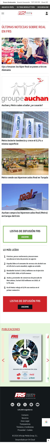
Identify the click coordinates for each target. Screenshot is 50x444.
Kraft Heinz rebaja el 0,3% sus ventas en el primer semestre (21, 288)
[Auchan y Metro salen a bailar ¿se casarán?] (25, 89)
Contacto (25, 415)
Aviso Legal (25, 421)
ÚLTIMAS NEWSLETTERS (26, 7)
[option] (25, 357)
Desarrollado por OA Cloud (25, 439)
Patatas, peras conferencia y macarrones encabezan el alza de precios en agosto (21, 257)
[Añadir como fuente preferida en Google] (46, 422)
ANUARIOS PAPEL (8, 7)
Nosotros (25, 418)
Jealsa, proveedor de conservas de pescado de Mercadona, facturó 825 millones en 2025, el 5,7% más (23, 280)
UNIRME (25, 237)
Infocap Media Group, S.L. (28, 435)
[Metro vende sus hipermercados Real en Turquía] (25, 161)
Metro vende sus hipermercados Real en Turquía (25, 177)
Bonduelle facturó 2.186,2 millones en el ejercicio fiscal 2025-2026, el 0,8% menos (24, 271)
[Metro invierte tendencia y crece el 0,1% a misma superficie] (25, 124)
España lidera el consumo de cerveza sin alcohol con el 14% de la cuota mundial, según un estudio (25, 264)
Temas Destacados (9, 2)
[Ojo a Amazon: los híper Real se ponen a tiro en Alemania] (25, 51)
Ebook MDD (45, 2)
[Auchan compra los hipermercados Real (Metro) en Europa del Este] (25, 197)
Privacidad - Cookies (25, 430)
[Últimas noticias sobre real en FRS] (25, 13)
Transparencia (25, 424)
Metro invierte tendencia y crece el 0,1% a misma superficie (22, 142)
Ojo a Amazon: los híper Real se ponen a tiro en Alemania (24, 68)
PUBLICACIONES (11, 329)
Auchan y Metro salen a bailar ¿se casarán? (22, 105)
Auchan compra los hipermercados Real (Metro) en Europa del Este (25, 214)
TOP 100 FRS (35, 2)
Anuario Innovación (23, 2)
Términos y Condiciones (25, 427)
